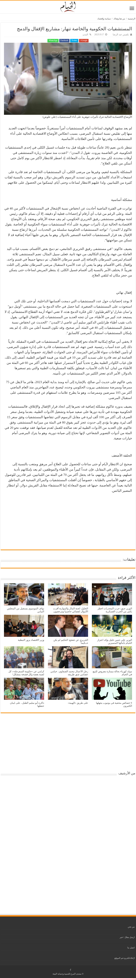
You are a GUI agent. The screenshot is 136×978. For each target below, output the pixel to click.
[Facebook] (70, 970)
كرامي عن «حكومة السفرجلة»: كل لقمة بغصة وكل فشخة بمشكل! (26, 673)
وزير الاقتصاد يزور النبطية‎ (31, 639)
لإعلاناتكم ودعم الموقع (124, 958)
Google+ (83, 40)
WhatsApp (53, 40)
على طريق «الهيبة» (78, 702)
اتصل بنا (131, 947)
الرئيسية (131, 18)
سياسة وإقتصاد (104, 18)
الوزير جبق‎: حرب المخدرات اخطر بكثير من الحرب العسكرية (115, 610)
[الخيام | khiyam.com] (68, 6)
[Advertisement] (68, 520)
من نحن (131, 926)
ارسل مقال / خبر (127, 937)
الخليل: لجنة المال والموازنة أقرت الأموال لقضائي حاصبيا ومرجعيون (70, 610)
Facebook (64, 40)
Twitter (74, 40)
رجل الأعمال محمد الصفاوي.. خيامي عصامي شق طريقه (69, 673)
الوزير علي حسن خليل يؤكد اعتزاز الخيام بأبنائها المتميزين (114, 641)
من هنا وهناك (119, 18)
